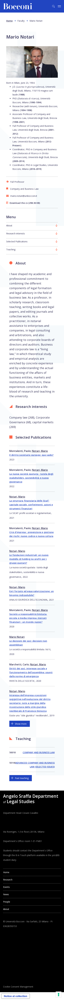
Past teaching (22, 778)
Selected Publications (16, 241)
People (6, 901)
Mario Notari (17, 637)
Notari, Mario (40, 451)
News (6, 894)
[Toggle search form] (53, 6)
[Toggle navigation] (59, 6)
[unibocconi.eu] (17, 6)
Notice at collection (15, 996)
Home (9, 20)
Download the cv (19, 202)
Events (6, 886)
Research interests (15, 233)
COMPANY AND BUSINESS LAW (39, 752)
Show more (21, 723)
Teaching (10, 249)
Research (7, 879)
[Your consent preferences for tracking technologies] (59, 994)
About (9, 225)
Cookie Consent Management (18, 986)
